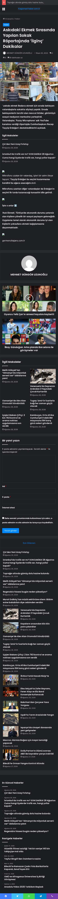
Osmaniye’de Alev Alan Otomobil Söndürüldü (14, 402)
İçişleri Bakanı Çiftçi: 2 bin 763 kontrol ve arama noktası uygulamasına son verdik (13, 420)
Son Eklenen (29, 543)
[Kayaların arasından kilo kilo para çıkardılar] (10, 627)
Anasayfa (9, 19)
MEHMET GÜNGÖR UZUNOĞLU (19, 53)
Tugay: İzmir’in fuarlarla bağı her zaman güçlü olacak (42, 403)
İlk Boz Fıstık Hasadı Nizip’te (35, 676)
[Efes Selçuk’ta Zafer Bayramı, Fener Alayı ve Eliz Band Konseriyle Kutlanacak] (10, 691)
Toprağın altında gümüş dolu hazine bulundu (26, 2)
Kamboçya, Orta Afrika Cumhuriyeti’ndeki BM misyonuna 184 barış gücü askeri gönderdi (42, 419)
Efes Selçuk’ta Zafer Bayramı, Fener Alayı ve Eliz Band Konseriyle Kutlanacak (36, 691)
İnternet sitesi (8, 507)
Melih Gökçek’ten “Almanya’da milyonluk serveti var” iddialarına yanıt (14, 374)
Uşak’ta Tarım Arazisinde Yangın (37, 714)
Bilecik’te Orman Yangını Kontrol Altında (23, 763)
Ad (4, 486)
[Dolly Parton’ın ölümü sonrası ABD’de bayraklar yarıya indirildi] (10, 754)
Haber (17, 19)
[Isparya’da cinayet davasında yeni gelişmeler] (10, 731)
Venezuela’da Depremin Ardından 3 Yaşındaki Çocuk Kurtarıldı (42, 389)
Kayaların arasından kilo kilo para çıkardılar (35, 625)
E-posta (6, 497)
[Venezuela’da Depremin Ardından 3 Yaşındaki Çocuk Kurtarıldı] (43, 376)
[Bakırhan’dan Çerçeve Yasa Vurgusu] (10, 706)
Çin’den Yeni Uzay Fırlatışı (15, 144)
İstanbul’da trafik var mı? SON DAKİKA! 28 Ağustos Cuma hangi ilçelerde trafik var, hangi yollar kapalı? (28, 562)
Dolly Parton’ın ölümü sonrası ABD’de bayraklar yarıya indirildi (37, 752)
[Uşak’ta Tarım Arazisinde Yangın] (10, 718)
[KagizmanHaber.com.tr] (29, 8)
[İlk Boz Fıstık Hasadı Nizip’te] (10, 680)
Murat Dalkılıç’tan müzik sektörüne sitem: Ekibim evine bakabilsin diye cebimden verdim (28, 601)
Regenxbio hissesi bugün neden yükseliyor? (25, 591)
